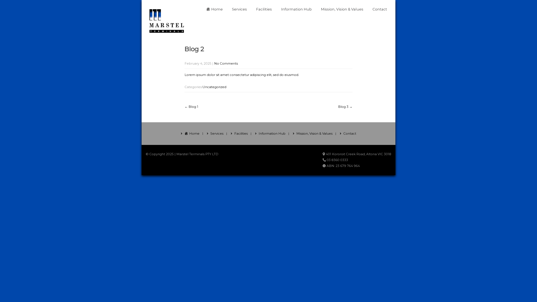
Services (239, 9)
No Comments (226, 63)
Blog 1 (191, 107)
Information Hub (296, 9)
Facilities (264, 9)
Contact (380, 9)
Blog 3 (345, 107)
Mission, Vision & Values (342, 9)
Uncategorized (214, 87)
